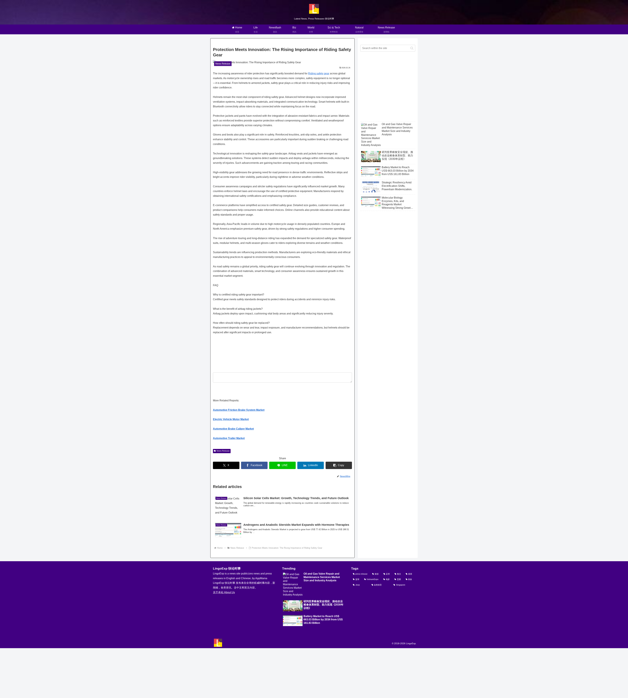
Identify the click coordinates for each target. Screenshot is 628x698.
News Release (223, 451)
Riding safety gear (318, 73)
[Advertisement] (387, 89)
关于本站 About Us (224, 592)
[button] (339, 465)
